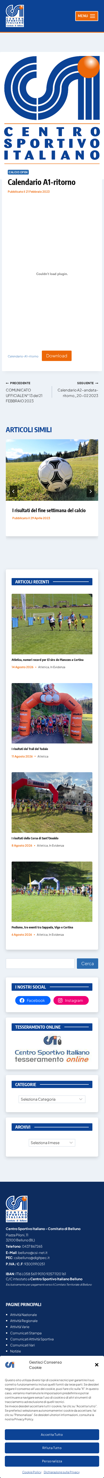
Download (56, 355)
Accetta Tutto (52, 1434)
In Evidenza (57, 667)
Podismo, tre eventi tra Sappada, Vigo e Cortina (42, 927)
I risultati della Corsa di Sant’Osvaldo (35, 838)
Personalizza (52, 1461)
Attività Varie (20, 1326)
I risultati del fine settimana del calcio (49, 510)
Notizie (15, 1351)
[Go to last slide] (13, 491)
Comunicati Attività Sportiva (32, 1339)
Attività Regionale (24, 1320)
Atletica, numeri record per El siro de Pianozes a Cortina (47, 660)
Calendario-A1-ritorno (23, 356)
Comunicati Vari (22, 1345)
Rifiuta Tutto (52, 1448)
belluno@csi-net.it (32, 1252)
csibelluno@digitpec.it (32, 1257)
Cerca (87, 963)
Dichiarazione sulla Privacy (62, 1472)
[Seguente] (90, 491)
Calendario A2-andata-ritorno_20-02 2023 (78, 389)
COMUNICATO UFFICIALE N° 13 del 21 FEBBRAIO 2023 (24, 392)
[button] (96, 1364)
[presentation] (52, 470)
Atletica (43, 667)
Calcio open (18, 172)
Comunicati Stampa (26, 1333)
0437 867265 (32, 1246)
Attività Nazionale (23, 1314)
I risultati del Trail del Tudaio (30, 749)
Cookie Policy (31, 1472)
